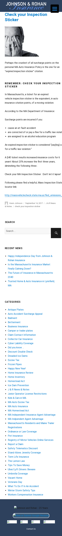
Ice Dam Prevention (18, 385)
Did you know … (16, 347)
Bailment (12, 318)
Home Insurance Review (20, 372)
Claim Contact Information (22, 334)
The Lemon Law (16, 461)
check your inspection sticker (27, 206)
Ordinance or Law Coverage (22, 431)
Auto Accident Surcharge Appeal (25, 313)
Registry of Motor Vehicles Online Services (30, 440)
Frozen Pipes (15, 364)
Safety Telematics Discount (23, 448)
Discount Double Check (20, 351)
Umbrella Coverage (18, 473)
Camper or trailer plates (20, 330)
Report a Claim (15, 444)
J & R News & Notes (18, 389)
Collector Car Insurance (20, 339)
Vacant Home (15, 477)
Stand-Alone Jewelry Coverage (24, 452)
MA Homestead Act (18, 410)
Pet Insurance (15, 435)
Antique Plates (16, 309)
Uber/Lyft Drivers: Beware (21, 469)
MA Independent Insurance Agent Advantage (32, 414)
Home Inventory (16, 377)
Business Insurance (18, 326)
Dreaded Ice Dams (18, 355)
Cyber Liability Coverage (20, 343)
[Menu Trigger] (55, 9)
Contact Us (31, 529)
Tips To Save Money (19, 465)
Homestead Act (16, 381)
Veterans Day (15, 482)
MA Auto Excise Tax (18, 402)
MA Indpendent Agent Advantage (25, 419)
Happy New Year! (17, 368)
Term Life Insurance (18, 456)
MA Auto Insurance (18, 406)
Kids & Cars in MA (17, 398)
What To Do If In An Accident (23, 486)
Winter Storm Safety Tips (21, 490)
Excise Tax (13, 360)
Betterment (14, 322)
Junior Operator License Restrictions (27, 393)
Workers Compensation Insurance (25, 494)
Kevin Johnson (15, 203)
